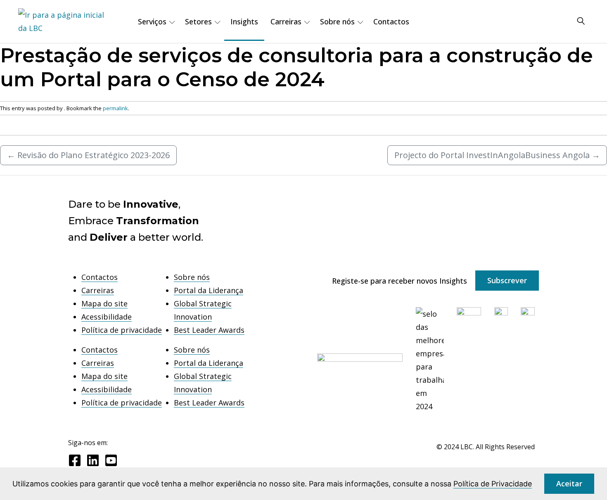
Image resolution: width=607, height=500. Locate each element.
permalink (115, 108)
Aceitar (569, 483)
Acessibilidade (106, 317)
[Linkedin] (93, 460)
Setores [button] (198, 21)
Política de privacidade (121, 330)
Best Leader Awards (209, 330)
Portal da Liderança (208, 290)
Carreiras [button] (285, 21)
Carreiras (97, 290)
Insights (244, 21)
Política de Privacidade (492, 483)
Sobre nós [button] (337, 21)
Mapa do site (104, 303)
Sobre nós (192, 277)
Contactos (391, 21)
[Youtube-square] (111, 460)
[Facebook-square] (74, 460)
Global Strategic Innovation (203, 310)
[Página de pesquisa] (581, 21)
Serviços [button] (152, 21)
